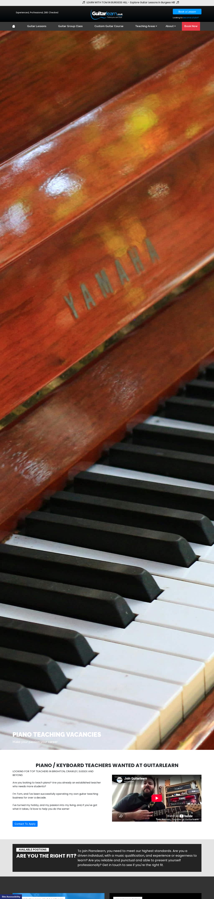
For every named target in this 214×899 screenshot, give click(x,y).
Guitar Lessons (36, 26)
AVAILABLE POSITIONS (33, 849)
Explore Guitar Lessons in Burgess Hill (152, 2)
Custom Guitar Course (108, 26)
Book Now (191, 26)
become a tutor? (191, 17)
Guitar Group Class (70, 26)
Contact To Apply (25, 823)
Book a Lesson (187, 11)
